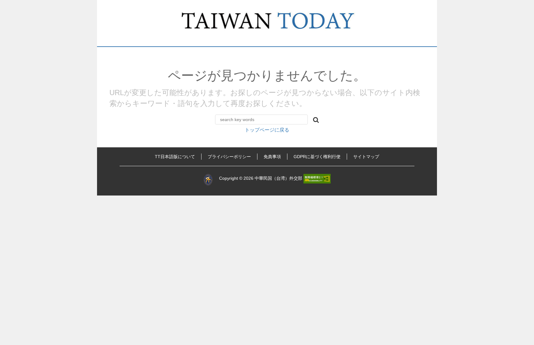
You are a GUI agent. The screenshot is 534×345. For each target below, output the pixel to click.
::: (106, 156)
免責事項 (272, 156)
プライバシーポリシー (229, 156)
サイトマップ (366, 156)
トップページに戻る (267, 130)
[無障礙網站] (317, 178)
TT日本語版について (175, 156)
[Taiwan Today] (267, 23)
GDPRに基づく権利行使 (317, 156)
